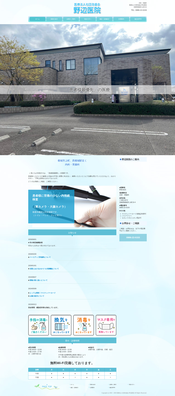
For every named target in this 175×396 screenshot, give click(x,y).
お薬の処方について (37, 296)
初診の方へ (87, 19)
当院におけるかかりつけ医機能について (44, 269)
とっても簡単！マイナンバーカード (43, 293)
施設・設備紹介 (104, 19)
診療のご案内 (71, 19)
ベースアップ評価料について (40, 257)
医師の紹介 (54, 19)
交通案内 (121, 19)
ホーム (37, 19)
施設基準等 (138, 19)
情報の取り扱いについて (38, 280)
